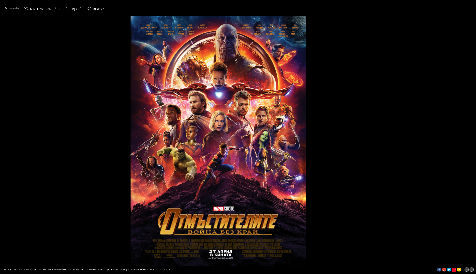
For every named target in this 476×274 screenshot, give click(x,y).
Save (455, 269)
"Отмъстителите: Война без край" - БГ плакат (64, 9)
